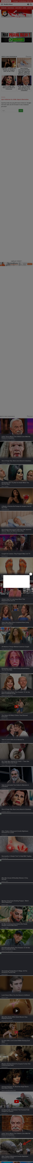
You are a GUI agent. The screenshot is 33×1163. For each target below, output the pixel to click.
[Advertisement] (16, 581)
